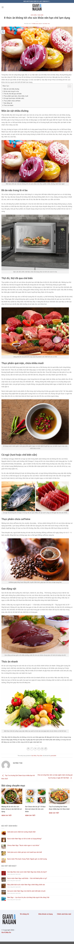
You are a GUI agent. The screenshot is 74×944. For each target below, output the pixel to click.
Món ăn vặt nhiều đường (11, 89)
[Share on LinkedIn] (45, 748)
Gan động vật (8, 103)
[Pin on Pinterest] (42, 748)
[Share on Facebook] (31, 748)
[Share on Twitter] (35, 748)
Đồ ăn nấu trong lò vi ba (11, 91)
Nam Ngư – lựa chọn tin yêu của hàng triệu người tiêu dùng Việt (28, 897)
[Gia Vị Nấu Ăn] (37, 7)
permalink (53, 755)
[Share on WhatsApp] (28, 748)
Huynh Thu (46, 23)
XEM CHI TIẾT (7, 815)
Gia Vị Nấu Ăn (6, 932)
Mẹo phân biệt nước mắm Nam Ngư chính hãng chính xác (26, 885)
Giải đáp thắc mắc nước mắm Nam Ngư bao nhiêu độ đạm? (27, 872)
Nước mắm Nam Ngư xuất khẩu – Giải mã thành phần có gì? (27, 878)
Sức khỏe (34, 15)
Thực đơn (40, 15)
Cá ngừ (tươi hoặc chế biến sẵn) (14, 98)
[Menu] (2, 7)
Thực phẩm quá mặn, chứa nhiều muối (16, 96)
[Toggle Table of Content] (68, 86)
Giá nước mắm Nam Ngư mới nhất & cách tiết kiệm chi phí (26, 891)
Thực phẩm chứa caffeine (12, 101)
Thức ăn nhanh (8, 105)
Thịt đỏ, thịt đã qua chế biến (13, 94)
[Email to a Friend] (38, 748)
